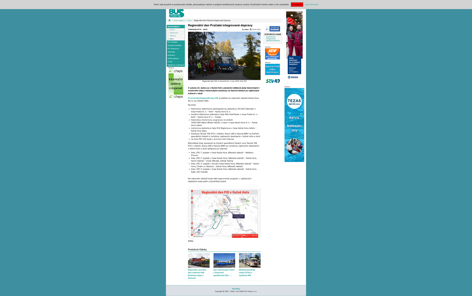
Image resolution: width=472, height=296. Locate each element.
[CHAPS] (175, 84)
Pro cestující (172, 42)
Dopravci (171, 55)
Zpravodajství (179, 20)
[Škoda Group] (294, 46)
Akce (189, 20)
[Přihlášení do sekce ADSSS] (273, 81)
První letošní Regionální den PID (203, 98)
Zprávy (172, 30)
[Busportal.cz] (176, 13)
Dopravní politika (174, 45)
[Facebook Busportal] (273, 29)
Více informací (311, 4)
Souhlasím (297, 4)
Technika (171, 52)
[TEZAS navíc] (294, 125)
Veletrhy (173, 36)
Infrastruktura (173, 58)
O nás (170, 62)
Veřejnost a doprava (176, 65)
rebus (245, 29)
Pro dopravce (173, 48)
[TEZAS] (272, 69)
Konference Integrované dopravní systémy (273, 38)
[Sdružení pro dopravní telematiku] (272, 54)
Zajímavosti (174, 33)
